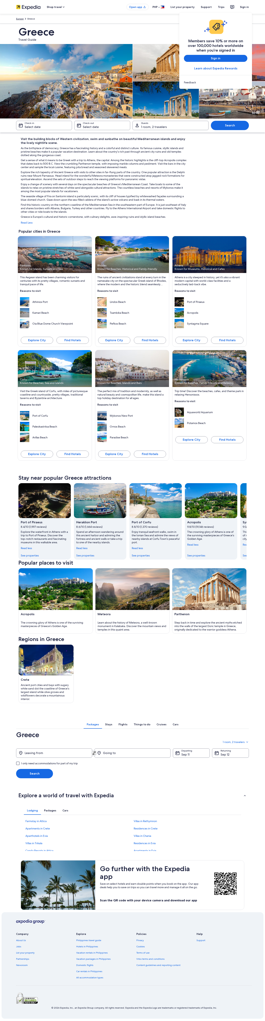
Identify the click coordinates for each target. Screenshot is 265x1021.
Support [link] (201, 940)
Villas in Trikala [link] (33, 843)
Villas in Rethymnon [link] (145, 821)
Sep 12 (225, 754)
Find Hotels (72, 340)
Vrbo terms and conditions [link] (150, 959)
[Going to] (132, 753)
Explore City (37, 340)
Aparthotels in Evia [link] (36, 836)
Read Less (27, 222)
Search (230, 125)
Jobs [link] (18, 946)
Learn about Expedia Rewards (215, 68)
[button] (132, 795)
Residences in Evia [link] (145, 843)
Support (206, 7)
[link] (215, 82)
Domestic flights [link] (84, 965)
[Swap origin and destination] (94, 753)
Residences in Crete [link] (146, 828)
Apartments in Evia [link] (145, 850)
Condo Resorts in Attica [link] (39, 850)
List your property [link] (25, 952)
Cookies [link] (140, 946)
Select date (33, 127)
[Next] (246, 521)
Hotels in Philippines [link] (87, 946)
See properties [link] (30, 555)
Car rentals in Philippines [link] (89, 971)
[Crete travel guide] (46, 673)
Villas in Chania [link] (142, 836)
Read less (26, 548)
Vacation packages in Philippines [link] (93, 959)
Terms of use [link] (143, 952)
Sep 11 (185, 754)
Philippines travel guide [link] (88, 940)
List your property (183, 7)
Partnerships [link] (22, 959)
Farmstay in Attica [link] (36, 821)
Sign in (244, 7)
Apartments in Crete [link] (37, 828)
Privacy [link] (140, 940)
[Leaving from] (54, 753)
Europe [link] (20, 18)
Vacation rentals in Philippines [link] (92, 952)
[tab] (93, 724)
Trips (221, 7)
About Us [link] (21, 940)
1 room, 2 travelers (154, 127)
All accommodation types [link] (89, 977)
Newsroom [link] (22, 965)
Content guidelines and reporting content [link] (158, 965)
